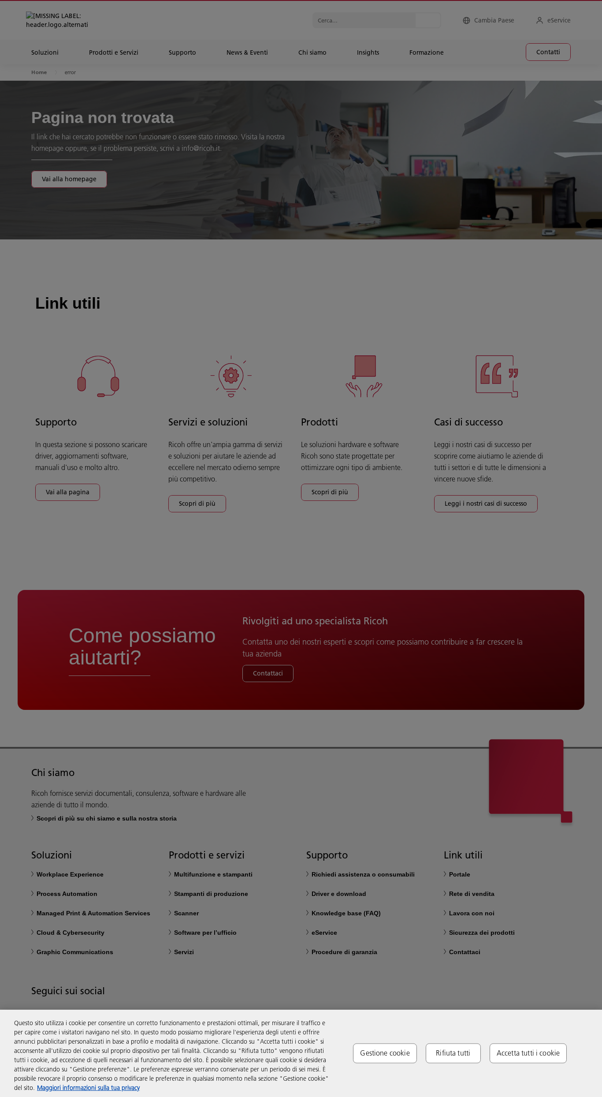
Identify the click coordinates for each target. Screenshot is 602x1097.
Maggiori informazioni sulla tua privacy (88, 1088)
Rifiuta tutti (453, 1052)
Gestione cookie (384, 1052)
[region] (301, 1053)
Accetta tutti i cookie (528, 1052)
